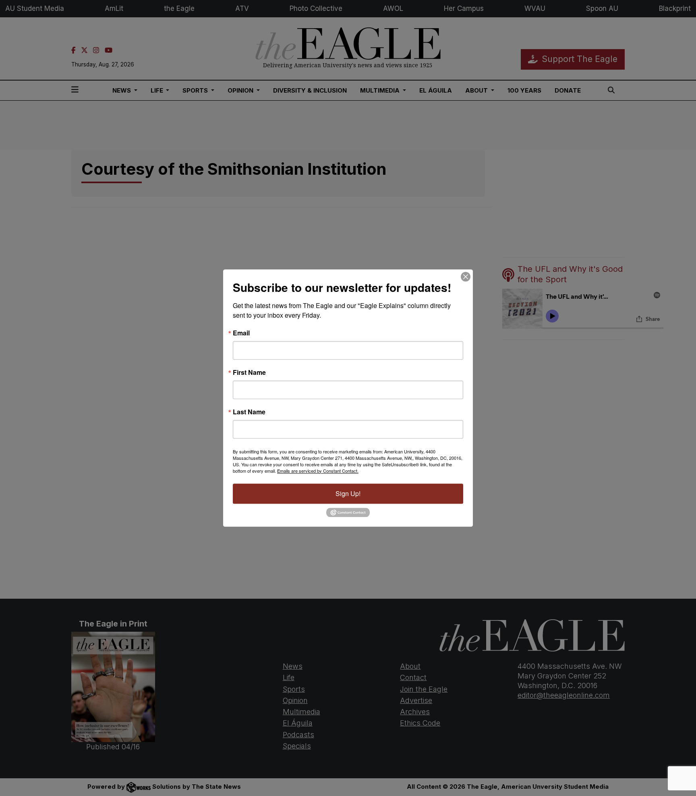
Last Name (249, 412)
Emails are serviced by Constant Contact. (317, 470)
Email (241, 333)
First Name (249, 372)
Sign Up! (348, 493)
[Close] (465, 276)
